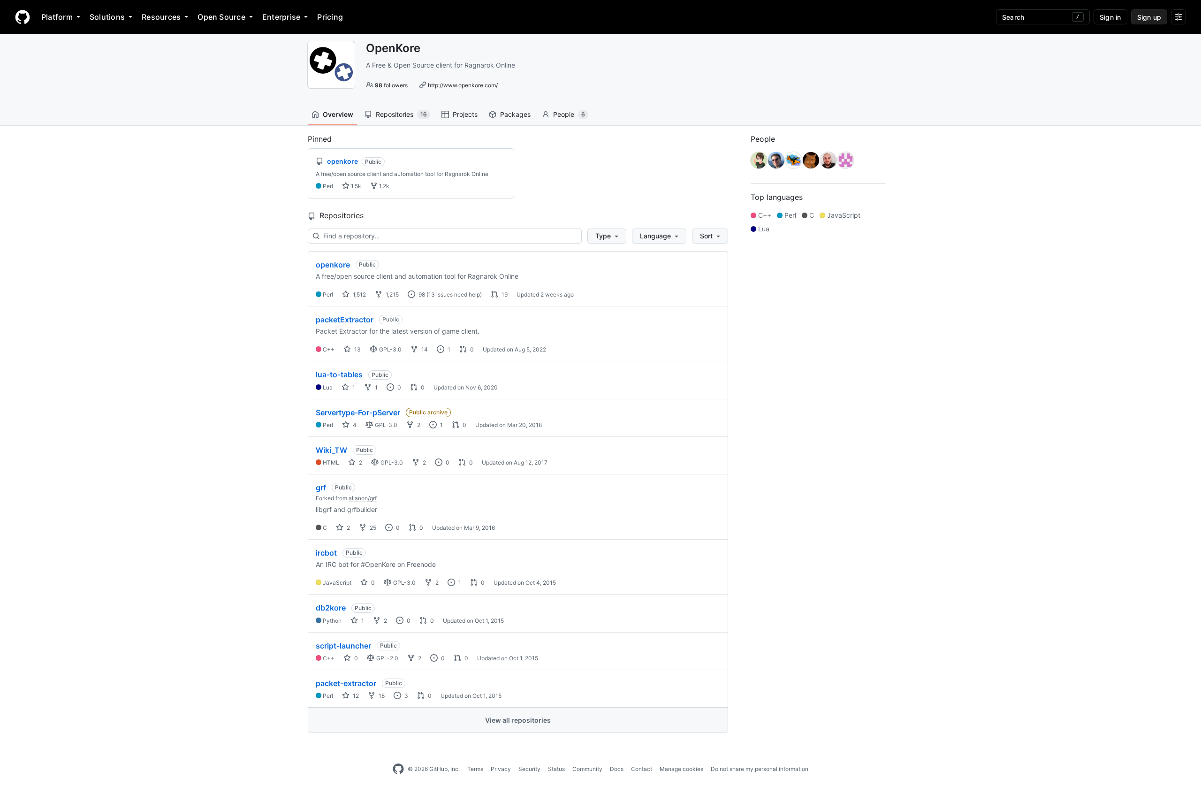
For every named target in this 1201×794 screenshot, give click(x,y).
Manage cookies (681, 768)
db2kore (331, 607)
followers (391, 85)
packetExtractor (344, 319)
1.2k (383, 186)
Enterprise (281, 17)
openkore (333, 264)
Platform (57, 17)
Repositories (401, 114)
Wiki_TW (331, 450)
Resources (161, 17)
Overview (338, 114)
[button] (606, 236)
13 (357, 349)
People (569, 114)
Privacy (501, 768)
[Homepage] (22, 16)
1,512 (358, 294)
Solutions (107, 17)
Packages (515, 114)
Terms (475, 768)
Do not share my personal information (759, 768)
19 (504, 294)
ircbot (326, 552)
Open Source (221, 17)
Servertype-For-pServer (358, 412)
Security (529, 768)
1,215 (391, 294)
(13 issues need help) (454, 294)
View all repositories (518, 720)
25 (372, 527)
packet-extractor (346, 683)
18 (381, 695)
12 (355, 695)
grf (321, 487)
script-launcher (343, 645)
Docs (616, 768)
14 (424, 349)
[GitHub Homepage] (398, 769)
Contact (641, 768)
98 (421, 294)
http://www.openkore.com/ (463, 85)
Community (587, 768)
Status (556, 768)
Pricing (330, 17)
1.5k (355, 186)
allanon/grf (363, 498)
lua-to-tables (339, 374)
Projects (465, 114)
